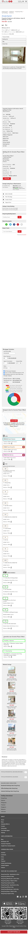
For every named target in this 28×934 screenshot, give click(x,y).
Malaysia (3, 809)
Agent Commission (8, 361)
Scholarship (4, 828)
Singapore (3, 807)
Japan (2, 859)
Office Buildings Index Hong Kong (9, 788)
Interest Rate (19, 361)
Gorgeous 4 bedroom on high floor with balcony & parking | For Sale (12, 736)
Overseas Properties (6, 843)
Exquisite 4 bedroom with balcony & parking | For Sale (12, 694)
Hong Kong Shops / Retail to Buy (9, 891)
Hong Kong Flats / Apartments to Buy (10, 885)
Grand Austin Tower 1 (11, 703)
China (2, 857)
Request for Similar (14, 932)
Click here (14, 420)
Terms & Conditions (19, 926)
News (2, 822)
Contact (3, 826)
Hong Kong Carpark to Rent (7, 883)
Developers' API (5, 841)
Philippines (3, 802)
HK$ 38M (11, 747)
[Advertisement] (14, 88)
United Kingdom (5, 865)
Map (3, 41)
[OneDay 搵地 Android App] (20, 903)
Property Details (6, 36)
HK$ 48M (11, 705)
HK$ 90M (11, 677)
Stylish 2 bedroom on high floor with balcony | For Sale (12, 722)
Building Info (5, 39)
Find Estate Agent (5, 830)
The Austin (11, 689)
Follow (6, 178)
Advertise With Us (5, 824)
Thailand (3, 805)
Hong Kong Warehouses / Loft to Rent (10, 878)
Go (19, 217)
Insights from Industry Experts (8, 845)
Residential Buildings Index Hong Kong (10, 785)
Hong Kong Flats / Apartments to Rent (10, 874)
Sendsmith (24, 234)
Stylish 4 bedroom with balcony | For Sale (12, 707)
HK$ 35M (11, 719)
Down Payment (7, 356)
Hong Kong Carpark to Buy (7, 893)
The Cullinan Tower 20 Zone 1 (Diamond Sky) (11, 675)
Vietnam (3, 800)
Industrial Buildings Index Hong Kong (10, 791)
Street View (5, 43)
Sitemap (3, 832)
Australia (3, 852)
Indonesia (3, 811)
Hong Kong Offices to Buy (7, 887)
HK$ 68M (11, 691)
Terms (5, 366)
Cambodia (3, 854)
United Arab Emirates (6, 863)
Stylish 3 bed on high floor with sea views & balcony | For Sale (11, 750)
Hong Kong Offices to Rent (7, 876)
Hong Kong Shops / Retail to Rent (9, 880)
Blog (2, 839)
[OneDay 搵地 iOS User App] (8, 903)
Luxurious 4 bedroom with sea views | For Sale (11, 679)
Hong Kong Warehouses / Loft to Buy (10, 889)
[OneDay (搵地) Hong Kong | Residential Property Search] (7, 1)
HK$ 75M (11, 733)
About (2, 819)
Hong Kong (4, 798)
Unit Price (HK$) (7, 351)
